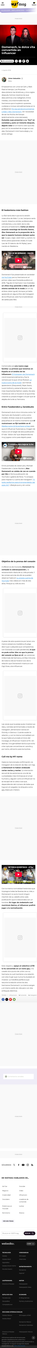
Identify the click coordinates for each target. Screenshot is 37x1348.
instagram (33, 995)
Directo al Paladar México (8, 1333)
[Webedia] (8, 1245)
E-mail (27, 61)
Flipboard (23, 61)
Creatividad (6, 1195)
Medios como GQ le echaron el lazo (16, 426)
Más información (19, 1346)
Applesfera (5, 1262)
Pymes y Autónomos (26, 1301)
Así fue (4, 1186)
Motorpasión (23, 1284)
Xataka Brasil (6, 1318)
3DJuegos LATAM (25, 1315)
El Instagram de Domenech (23, 374)
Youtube (23, 1164)
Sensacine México (25, 1322)
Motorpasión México (26, 1332)
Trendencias (6, 1298)
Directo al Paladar (8, 1284)
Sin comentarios (8, 61)
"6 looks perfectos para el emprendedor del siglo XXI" (18, 482)
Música (21, 1213)
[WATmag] (18, 4)
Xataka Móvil (6, 1259)
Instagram (27, 1164)
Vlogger (5, 10)
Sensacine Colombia (26, 1325)
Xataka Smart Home (9, 1266)
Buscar (28, 1233)
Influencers (18, 10)
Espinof (21, 1273)
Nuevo (34, 5)
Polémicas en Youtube (7, 1207)
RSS (32, 1164)
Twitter (20, 61)
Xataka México (7, 1315)
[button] (15, 78)
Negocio (5, 1191)
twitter (21, 1206)
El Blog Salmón (24, 1298)
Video (21, 1191)
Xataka (4, 1256)
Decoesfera (6, 1301)
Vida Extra (22, 1259)
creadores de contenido (23, 1200)
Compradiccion (7, 1304)
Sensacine (22, 1270)
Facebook (16, 61)
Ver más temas (8, 1221)
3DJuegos (22, 1256)
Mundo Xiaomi (7, 1269)
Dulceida (23, 995)
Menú (3, 5)
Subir (29, 1243)
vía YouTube (7, 277)
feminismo (6, 1213)
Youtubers (6, 1199)
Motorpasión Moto (25, 1287)
